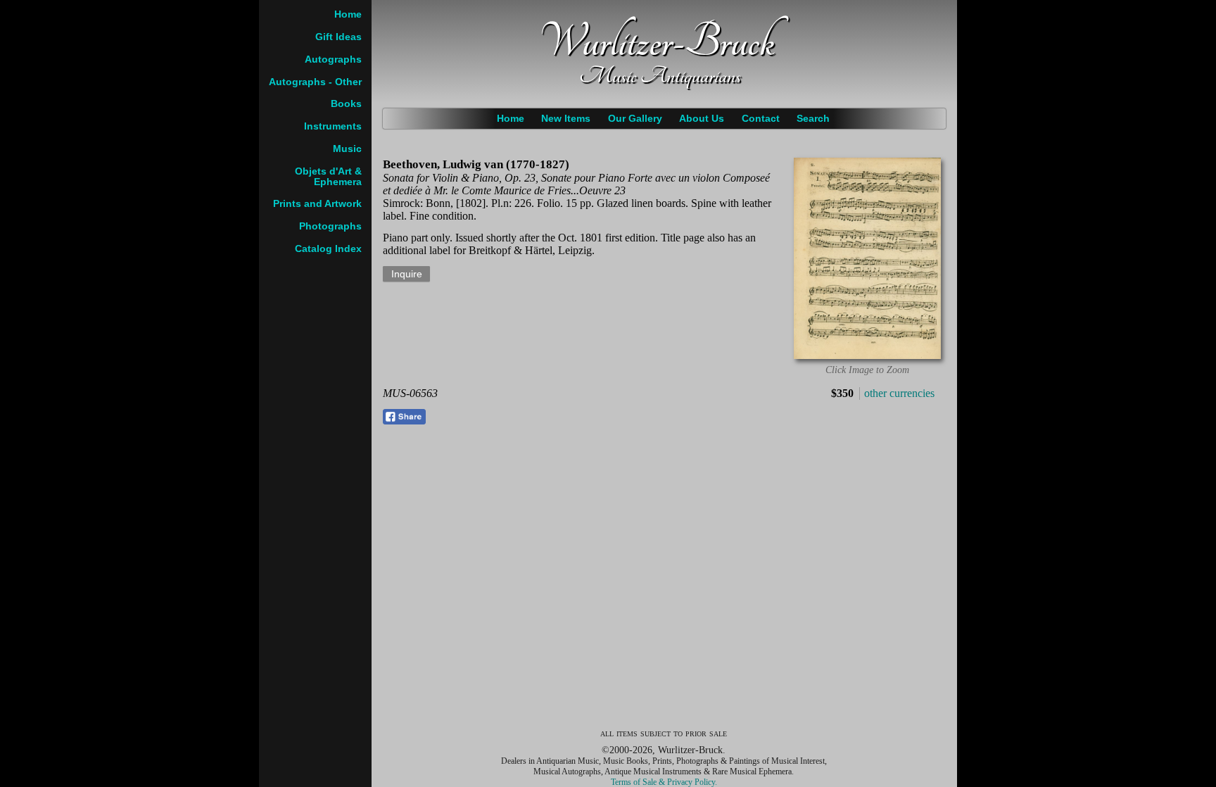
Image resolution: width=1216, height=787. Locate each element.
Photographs (330, 226)
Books (346, 104)
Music (347, 149)
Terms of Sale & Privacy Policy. (664, 782)
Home (510, 118)
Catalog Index (328, 249)
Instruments (333, 126)
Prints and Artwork (317, 204)
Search (813, 118)
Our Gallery (635, 118)
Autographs (333, 59)
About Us (701, 118)
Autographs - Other (315, 82)
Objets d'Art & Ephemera (328, 176)
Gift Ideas (338, 37)
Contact (761, 118)
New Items (565, 118)
